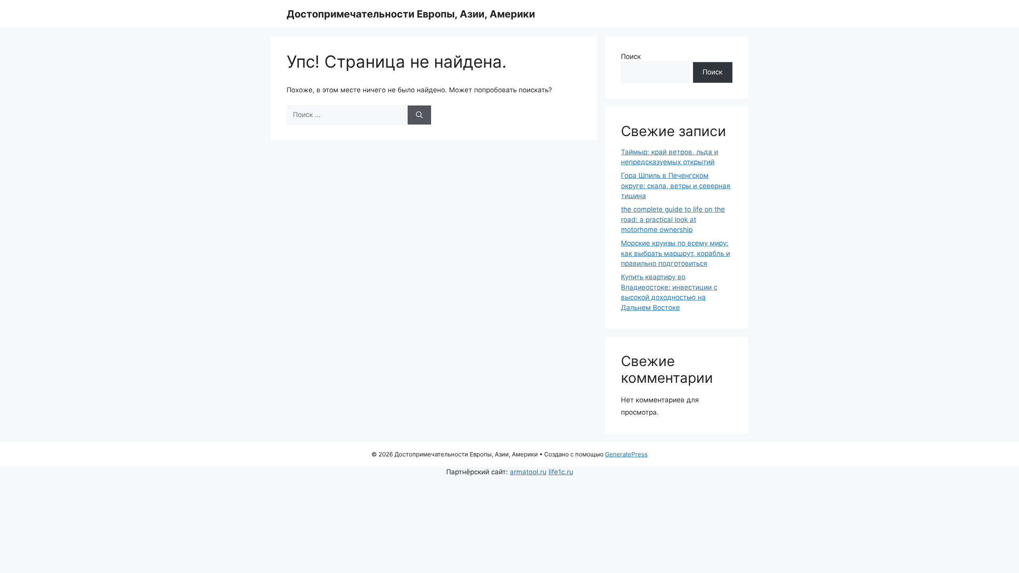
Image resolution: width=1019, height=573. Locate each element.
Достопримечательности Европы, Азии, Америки (411, 14)
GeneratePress (626, 454)
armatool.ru (528, 472)
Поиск (631, 56)
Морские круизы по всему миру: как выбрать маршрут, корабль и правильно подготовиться (675, 253)
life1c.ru (561, 472)
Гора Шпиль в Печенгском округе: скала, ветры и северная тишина (675, 186)
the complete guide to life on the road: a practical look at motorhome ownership (673, 219)
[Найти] (419, 115)
